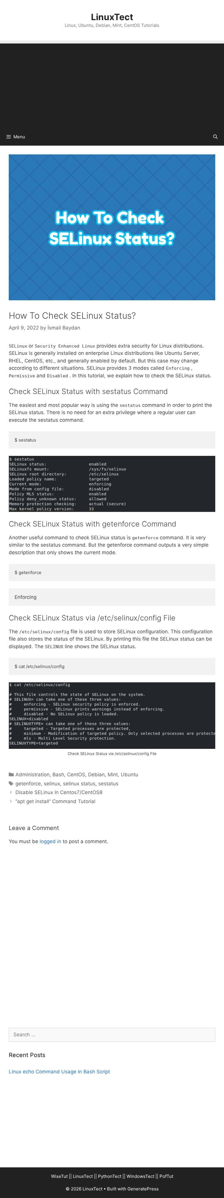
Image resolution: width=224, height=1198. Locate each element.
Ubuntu (129, 774)
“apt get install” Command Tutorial (55, 801)
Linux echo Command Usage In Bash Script (59, 1072)
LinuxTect (112, 17)
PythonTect (109, 1176)
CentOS (76, 774)
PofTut (166, 1176)
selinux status (79, 784)
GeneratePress (143, 1189)
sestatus (108, 784)
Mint (113, 774)
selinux (52, 784)
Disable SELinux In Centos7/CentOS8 (58, 792)
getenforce (28, 784)
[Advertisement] (112, 84)
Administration (32, 774)
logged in (50, 841)
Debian (96, 774)
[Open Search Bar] (215, 137)
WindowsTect (140, 1176)
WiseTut (59, 1176)
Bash (58, 774)
